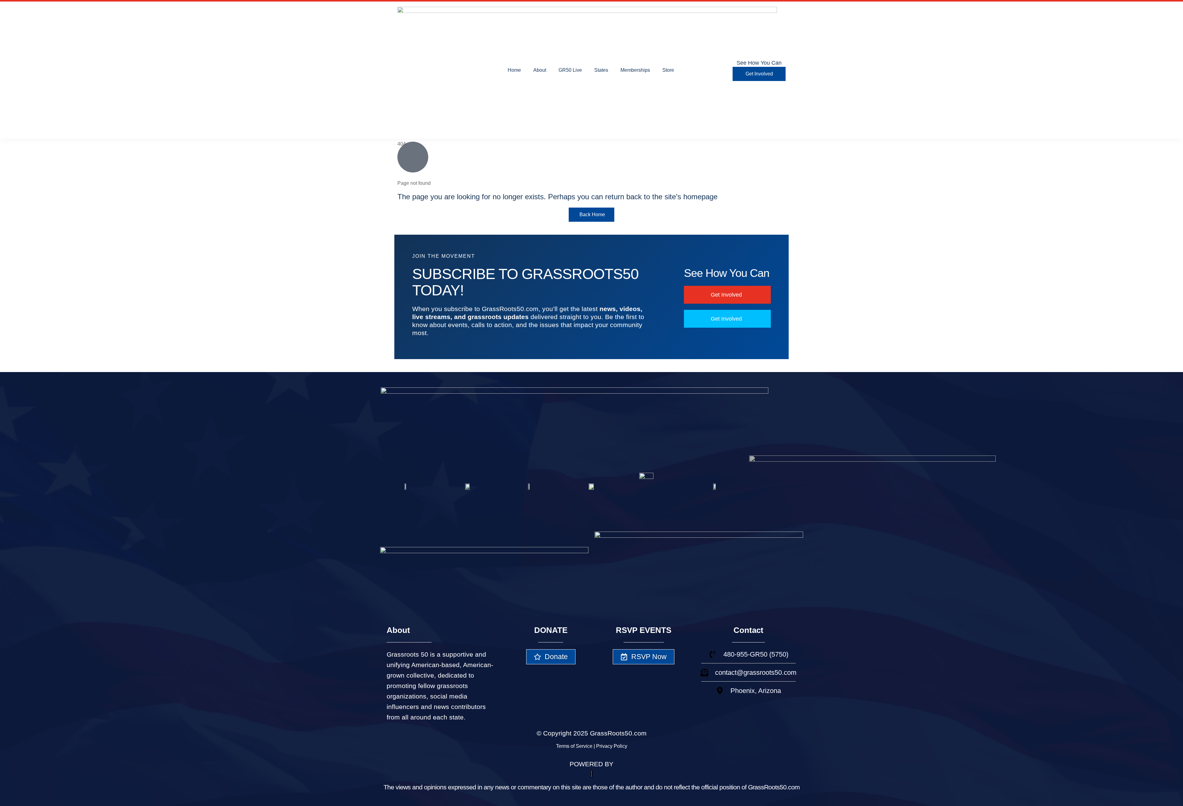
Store (668, 70)
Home (514, 70)
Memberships (635, 70)
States (601, 70)
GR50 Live (570, 70)
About (539, 70)
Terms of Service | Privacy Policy (591, 746)
